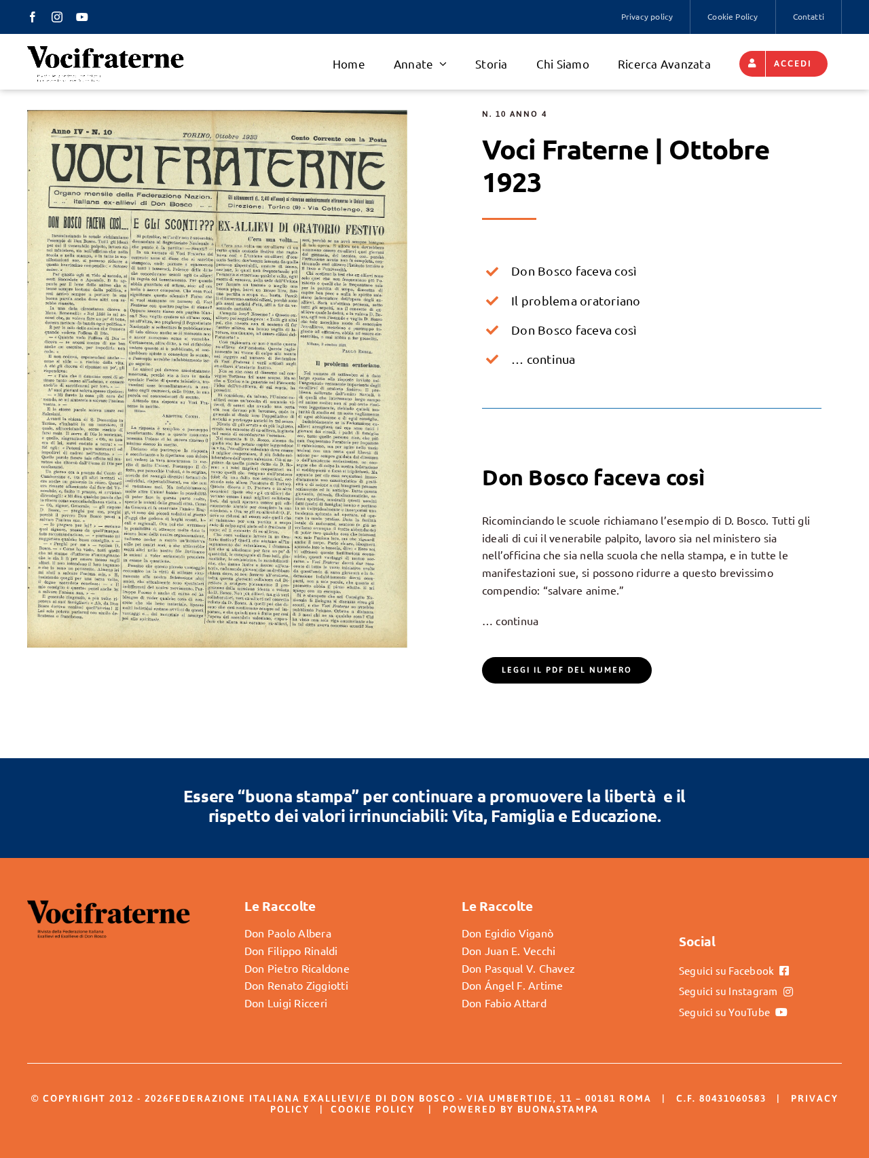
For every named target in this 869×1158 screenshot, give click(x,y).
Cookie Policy (373, 1109)
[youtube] (82, 17)
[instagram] (57, 17)
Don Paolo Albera (287, 932)
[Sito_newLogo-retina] (105, 49)
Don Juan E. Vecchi (508, 950)
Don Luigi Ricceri (285, 1002)
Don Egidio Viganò (507, 932)
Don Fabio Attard (504, 1002)
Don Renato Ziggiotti (296, 985)
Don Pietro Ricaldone (297, 968)
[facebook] (32, 17)
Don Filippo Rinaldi (291, 950)
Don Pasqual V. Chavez (518, 968)
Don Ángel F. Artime (512, 985)
